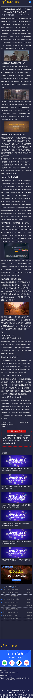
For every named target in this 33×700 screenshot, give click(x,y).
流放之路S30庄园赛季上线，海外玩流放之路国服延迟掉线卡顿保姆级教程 (11, 612)
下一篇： (25, 422)
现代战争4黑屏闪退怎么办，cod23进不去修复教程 (11, 605)
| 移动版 (22, 699)
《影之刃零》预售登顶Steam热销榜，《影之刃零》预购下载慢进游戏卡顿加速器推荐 (11, 589)
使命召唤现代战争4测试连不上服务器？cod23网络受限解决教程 (11, 609)
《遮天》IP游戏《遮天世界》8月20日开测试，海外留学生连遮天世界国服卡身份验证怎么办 (11, 618)
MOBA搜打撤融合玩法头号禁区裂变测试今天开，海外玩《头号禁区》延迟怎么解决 (11, 615)
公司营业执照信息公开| (10, 697)
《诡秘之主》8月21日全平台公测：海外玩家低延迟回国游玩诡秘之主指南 (11, 602)
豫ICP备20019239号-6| (7, 695)
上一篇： (8, 424)
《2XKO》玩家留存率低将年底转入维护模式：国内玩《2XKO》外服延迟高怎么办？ (11, 596)
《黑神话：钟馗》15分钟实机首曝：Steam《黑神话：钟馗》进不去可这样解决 (11, 599)
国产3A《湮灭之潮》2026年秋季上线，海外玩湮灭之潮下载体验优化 (11, 592)
